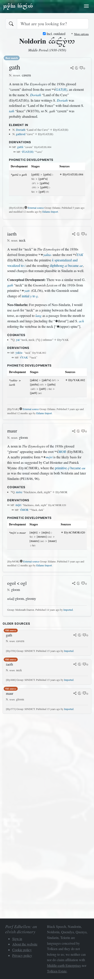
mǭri (49, 457)
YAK (80, 254)
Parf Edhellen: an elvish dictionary (18, 6)
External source (36, 207)
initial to (30, 296)
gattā (20, 147)
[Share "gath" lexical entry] (71, 68)
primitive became (70, 468)
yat (18, 340)
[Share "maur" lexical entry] (73, 431)
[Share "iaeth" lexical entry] (73, 234)
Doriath (35, 95)
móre (19, 492)
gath (10, 285)
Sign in (17, 938)
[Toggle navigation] (86, 6)
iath (11, 111)
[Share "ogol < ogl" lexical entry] (73, 584)
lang (38, 315)
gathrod (20, 134)
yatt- (27, 290)
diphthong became (66, 265)
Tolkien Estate (57, 971)
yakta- (47, 254)
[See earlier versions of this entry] (76, 68)
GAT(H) (61, 89)
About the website (24, 944)
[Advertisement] (47, 764)
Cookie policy (22, 949)
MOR (62, 451)
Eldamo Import (50, 211)
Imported (68, 609)
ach (81, 321)
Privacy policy (22, 955)
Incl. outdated (55, 33)
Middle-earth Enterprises (64, 965)
